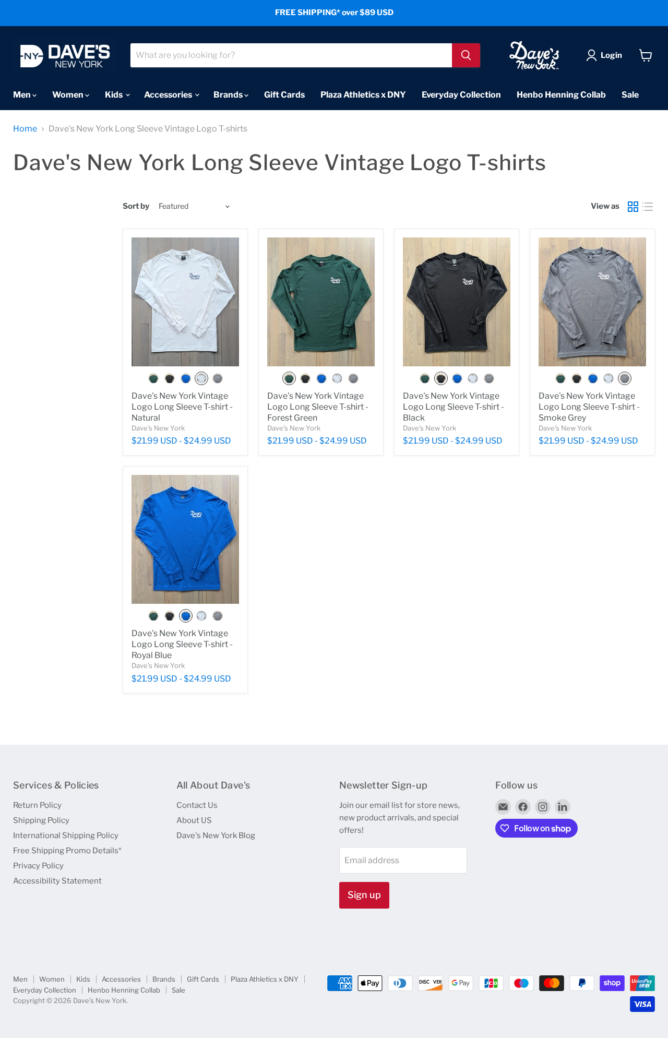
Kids (114, 94)
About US (194, 820)
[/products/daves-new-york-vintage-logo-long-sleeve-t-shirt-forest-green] (321, 301)
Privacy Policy (38, 865)
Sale (630, 94)
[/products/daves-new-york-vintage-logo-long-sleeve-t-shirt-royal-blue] (185, 539)
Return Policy (37, 805)
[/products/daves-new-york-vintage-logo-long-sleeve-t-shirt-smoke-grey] (592, 301)
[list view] (647, 206)
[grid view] (633, 206)
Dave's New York (158, 428)
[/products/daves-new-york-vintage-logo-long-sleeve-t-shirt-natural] (185, 301)
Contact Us (197, 805)
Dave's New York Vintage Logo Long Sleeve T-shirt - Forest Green (317, 407)
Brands (228, 94)
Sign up (364, 894)
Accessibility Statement (57, 881)
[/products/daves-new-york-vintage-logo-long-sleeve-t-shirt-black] (456, 301)
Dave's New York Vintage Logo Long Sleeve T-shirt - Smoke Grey (589, 407)
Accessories (169, 94)
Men (22, 94)
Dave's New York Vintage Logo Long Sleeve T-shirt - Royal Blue (182, 644)
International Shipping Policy (65, 835)
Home (25, 129)
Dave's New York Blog (215, 835)
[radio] (153, 378)
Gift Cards (284, 94)
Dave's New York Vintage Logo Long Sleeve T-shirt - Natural (182, 407)
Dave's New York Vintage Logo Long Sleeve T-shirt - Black (453, 407)
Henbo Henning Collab (561, 94)
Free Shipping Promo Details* (67, 850)
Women (68, 94)
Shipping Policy (41, 820)
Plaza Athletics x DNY (363, 94)
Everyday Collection (461, 94)
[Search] (466, 55)
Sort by (136, 206)
